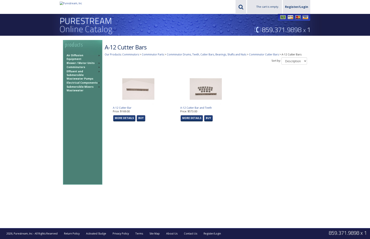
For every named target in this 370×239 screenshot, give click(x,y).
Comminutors (76, 67)
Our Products (113, 54)
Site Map (154, 233)
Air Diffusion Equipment (75, 57)
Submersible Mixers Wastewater (80, 88)
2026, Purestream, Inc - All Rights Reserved (32, 233)
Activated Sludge (96, 233)
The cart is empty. (267, 7)
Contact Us (190, 233)
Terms (139, 233)
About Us (172, 233)
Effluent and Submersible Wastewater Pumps (80, 75)
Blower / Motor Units (81, 63)
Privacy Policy (121, 233)
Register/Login (296, 7)
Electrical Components (82, 83)
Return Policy (72, 233)
